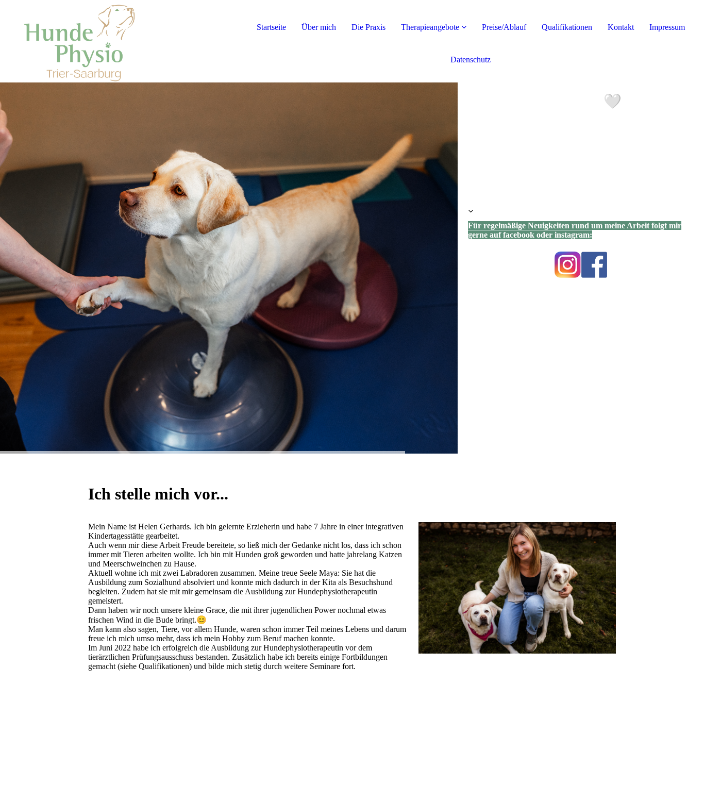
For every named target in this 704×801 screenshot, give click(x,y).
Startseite (271, 27)
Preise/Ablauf (504, 27)
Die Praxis (368, 27)
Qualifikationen (567, 27)
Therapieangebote (430, 27)
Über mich (318, 27)
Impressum (667, 27)
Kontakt (621, 27)
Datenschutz (470, 59)
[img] (118, 41)
